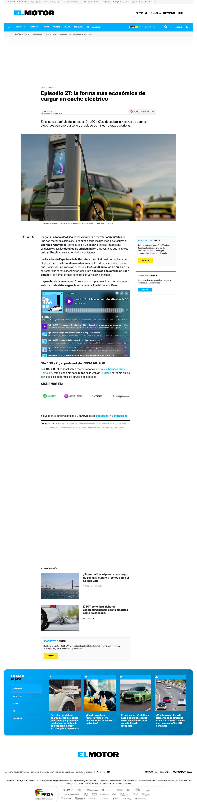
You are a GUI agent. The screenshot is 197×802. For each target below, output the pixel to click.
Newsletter (96, 27)
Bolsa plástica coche (121, 2)
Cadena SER (119, 790)
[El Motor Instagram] (101, 772)
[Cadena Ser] (180, 13)
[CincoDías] (156, 13)
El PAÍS (68, 790)
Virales (67, 27)
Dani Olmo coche (72, 2)
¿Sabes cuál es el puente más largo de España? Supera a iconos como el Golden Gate (106, 577)
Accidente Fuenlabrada (90, 2)
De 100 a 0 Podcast (49, 87)
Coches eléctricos (123, 423)
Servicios (133, 27)
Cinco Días (104, 794)
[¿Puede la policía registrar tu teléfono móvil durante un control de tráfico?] (100, 710)
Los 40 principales (81, 790)
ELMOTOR (17, 689)
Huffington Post (71, 794)
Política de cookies (57, 772)
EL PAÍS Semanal (124, 794)
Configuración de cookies (40, 772)
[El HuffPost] (169, 13)
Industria (45, 427)
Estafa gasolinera (57, 2)
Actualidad (20, 27)
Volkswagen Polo (106, 427)
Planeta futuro (134, 794)
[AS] (146, 13)
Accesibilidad (70, 772)
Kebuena (143, 794)
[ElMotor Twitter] (97, 772)
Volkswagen (119, 427)
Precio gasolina (42, 2)
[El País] (139, 13)
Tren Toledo (106, 2)
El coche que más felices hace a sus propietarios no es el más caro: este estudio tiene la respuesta (135, 720)
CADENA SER (17, 718)
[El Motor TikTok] (104, 772)
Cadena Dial (114, 794)
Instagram (120, 415)
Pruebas (56, 27)
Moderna (79, 798)
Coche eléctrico (137, 2)
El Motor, (106, 372)
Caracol (146, 790)
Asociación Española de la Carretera (70, 423)
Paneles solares (56, 427)
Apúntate (51, 656)
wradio (94, 794)
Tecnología (78, 27)
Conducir (45, 27)
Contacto (79, 772)
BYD (18, 2)
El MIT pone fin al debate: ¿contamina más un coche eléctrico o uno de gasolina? (105, 609)
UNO (86, 794)
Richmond (66, 798)
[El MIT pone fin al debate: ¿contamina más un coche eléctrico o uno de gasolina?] (60, 618)
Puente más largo (151, 2)
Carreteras (110, 423)
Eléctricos (33, 27)
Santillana (93, 790)
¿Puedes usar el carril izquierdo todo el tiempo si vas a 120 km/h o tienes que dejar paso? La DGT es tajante (170, 720)
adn (136, 790)
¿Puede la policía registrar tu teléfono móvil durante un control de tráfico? (99, 719)
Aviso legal (9, 772)
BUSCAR (145, 289)
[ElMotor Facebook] (94, 772)
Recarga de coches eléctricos (74, 427)
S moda (115, 798)
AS (14, 711)
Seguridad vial (93, 427)
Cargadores (100, 423)
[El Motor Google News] (108, 772)
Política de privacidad (21, 772)
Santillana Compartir (107, 790)
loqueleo (127, 798)
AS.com (127, 790)
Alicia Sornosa (109, 369)
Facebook (102, 415)
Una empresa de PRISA (44, 792)
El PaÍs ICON (104, 798)
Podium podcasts (92, 798)
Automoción (90, 423)
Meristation (140, 798)
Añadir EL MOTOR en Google (144, 111)
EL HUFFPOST (18, 696)
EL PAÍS (15, 704)
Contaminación (28, 2)
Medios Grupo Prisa (44, 799)
